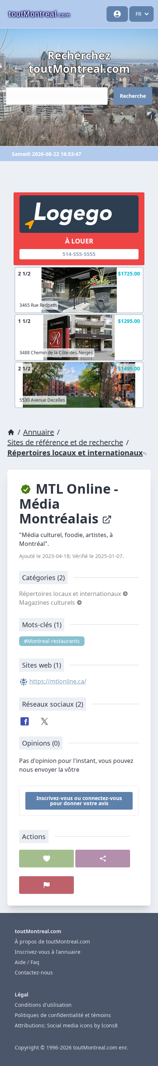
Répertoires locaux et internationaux (75, 453)
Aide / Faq (27, 962)
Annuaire (38, 432)
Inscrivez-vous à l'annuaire (47, 951)
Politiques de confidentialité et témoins (63, 1015)
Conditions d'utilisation (43, 1004)
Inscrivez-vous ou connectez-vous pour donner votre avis (79, 801)
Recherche (133, 95)
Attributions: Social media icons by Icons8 (66, 1025)
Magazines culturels (47, 602)
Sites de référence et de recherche (65, 442)
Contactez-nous (34, 972)
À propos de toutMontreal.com (52, 941)
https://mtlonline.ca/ (57, 681)
